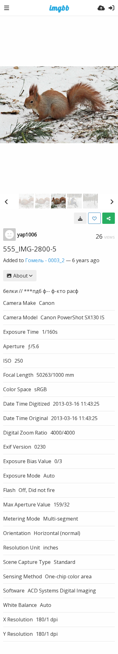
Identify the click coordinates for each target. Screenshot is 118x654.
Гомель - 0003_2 (45, 260)
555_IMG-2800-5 (30, 248)
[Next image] (111, 201)
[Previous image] (6, 201)
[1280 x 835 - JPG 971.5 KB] (80, 218)
